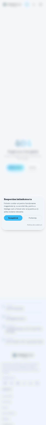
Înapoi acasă (15, 167)
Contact (32, 167)
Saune (4, 407)
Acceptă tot (13, 218)
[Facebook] (5, 383)
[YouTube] (18, 383)
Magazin (5, 419)
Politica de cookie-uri (34, 225)
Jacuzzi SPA (7, 396)
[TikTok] (24, 383)
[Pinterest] (37, 383)
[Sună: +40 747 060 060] (27, 4)
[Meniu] (41, 4)
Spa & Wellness (8, 413)
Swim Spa (6, 402)
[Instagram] (11, 383)
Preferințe (33, 218)
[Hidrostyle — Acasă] (12, 4)
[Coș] (34, 4)
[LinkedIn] (30, 383)
